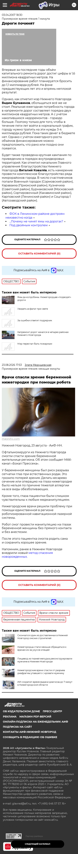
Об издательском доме (21, 711)
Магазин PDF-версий (35, 716)
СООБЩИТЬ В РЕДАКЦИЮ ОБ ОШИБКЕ (30, 737)
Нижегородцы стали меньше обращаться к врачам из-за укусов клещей (41, 648)
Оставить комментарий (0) (39, 253)
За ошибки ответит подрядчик (34, 320)
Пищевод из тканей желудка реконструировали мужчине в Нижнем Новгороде (44, 660)
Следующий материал (37, 844)
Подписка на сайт (17, 726)
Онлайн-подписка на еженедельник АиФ (35, 721)
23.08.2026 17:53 (12, 365)
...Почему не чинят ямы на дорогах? (36, 221)
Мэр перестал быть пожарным (34, 343)
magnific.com (11, 438)
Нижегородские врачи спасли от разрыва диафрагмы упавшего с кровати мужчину (41, 672)
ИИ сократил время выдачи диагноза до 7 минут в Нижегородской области (44, 683)
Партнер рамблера (34, 836)
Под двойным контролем (28, 225)
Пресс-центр (52, 711)
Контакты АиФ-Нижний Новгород (29, 732)
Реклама (10, 716)
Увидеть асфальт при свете (32, 308)
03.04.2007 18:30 (12, 15)
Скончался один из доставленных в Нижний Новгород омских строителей (42, 637)
